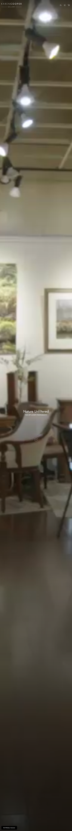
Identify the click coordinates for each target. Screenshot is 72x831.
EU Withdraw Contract (9, 828)
